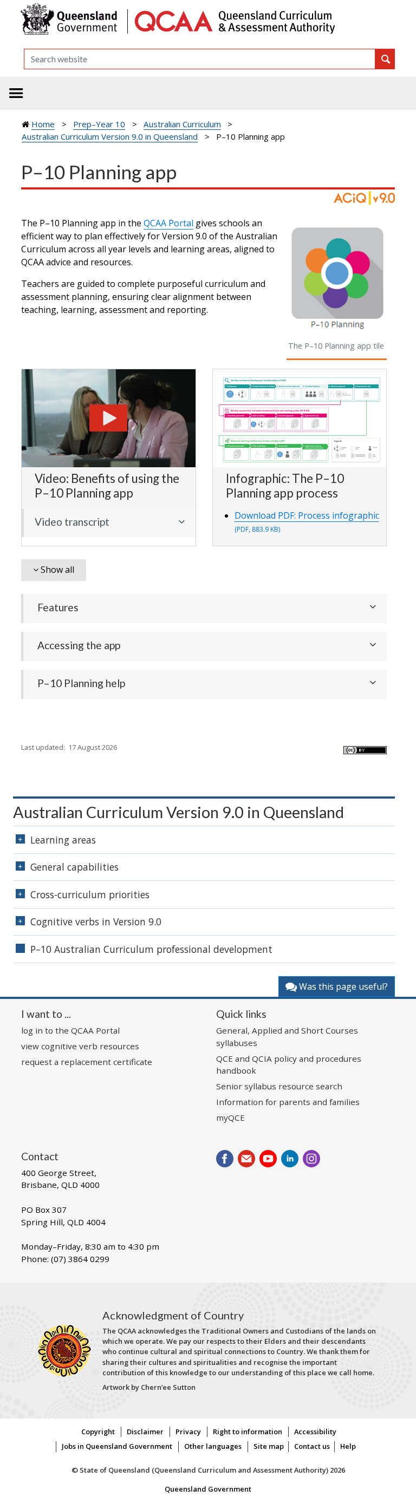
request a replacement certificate (86, 1061)
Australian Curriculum (182, 124)
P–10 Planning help (81, 683)
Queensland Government (208, 1489)
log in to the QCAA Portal (70, 1030)
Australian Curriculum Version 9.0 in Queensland (110, 136)
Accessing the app (78, 645)
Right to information (247, 1431)
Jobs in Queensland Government (117, 1446)
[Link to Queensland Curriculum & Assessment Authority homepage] (234, 20)
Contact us (312, 1446)
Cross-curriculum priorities (90, 894)
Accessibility (315, 1431)
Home (43, 124)
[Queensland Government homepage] (71, 20)
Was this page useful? (342, 986)
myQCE (230, 1117)
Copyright (98, 1431)
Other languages (213, 1446)
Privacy (188, 1431)
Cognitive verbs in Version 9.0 (95, 921)
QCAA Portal (168, 223)
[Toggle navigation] (16, 93)
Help (348, 1446)
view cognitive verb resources (80, 1046)
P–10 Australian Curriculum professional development (151, 949)
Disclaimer (145, 1431)
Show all (57, 570)
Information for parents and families (288, 1101)
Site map (268, 1446)
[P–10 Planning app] (109, 417)
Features (58, 607)
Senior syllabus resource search (279, 1086)
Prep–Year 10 (99, 124)
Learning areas (63, 839)
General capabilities (74, 866)
